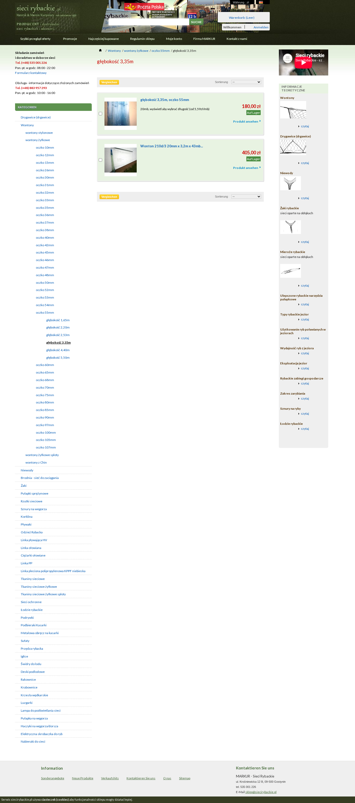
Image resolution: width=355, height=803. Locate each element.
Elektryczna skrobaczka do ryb (41, 734)
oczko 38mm (45, 230)
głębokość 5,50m (58, 357)
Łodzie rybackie (32, 610)
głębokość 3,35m (58, 342)
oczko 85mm (45, 410)
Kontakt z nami (237, 39)
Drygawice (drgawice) (36, 117)
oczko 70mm (45, 387)
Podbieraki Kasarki (34, 625)
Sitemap (184, 778)
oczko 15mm (45, 163)
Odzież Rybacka (32, 532)
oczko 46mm (45, 260)
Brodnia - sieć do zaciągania (40, 478)
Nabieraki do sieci (33, 741)
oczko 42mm (45, 245)
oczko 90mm (45, 417)
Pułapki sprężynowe (34, 493)
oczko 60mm (45, 365)
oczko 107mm (46, 447)
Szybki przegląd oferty (32, 40)
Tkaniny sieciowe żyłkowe (39, 587)
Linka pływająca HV (34, 540)
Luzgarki (26, 703)
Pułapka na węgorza (34, 718)
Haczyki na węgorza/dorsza (39, 726)
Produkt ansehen (245, 121)
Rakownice (28, 679)
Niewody (27, 470)
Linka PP (26, 563)
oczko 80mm (45, 402)
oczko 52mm (45, 290)
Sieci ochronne (31, 602)
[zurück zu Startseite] (100, 51)
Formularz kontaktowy (31, 73)
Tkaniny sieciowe (33, 579)
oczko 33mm (45, 200)
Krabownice (29, 687)
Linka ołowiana (31, 548)
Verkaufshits (110, 778)
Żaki (24, 486)
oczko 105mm (46, 440)
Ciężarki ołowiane (33, 555)
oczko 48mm (45, 275)
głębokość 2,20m (58, 327)
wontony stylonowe (39, 133)
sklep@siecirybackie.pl (261, 792)
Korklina (26, 517)
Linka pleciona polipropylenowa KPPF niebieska (53, 571)
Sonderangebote (52, 778)
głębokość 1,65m (58, 320)
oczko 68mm (45, 380)
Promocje (70, 39)
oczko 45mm (45, 252)
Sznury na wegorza (34, 509)
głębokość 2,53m (58, 335)
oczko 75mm (45, 395)
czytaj (305, 126)
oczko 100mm (46, 432)
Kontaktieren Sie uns (141, 778)
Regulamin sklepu (142, 39)
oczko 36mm (45, 215)
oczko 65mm (45, 372)
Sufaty (25, 641)
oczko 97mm (45, 425)
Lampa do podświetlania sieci (41, 710)
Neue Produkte (82, 778)
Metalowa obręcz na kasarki (40, 633)
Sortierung (221, 82)
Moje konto (174, 39)
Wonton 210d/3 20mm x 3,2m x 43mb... (171, 146)
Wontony (27, 125)
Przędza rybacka (32, 648)
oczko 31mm (45, 185)
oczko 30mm (45, 177)
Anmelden (261, 27)
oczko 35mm (45, 208)
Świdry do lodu (31, 664)
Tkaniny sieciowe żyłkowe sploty (43, 594)
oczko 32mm (45, 192)
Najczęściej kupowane (103, 39)
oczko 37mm (45, 222)
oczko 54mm (45, 305)
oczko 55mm (45, 312)
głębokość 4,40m (58, 350)
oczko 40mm (45, 237)
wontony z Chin (36, 462)
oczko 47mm (45, 267)
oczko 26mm (45, 170)
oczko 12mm (45, 155)
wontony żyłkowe (37, 140)
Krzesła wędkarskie (34, 695)
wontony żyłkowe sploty (42, 455)
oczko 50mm (45, 282)
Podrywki (27, 617)
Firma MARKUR (204, 39)
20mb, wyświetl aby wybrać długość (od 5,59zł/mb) (174, 109)
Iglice (24, 656)
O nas (167, 778)
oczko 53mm (45, 297)
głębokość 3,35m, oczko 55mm (164, 100)
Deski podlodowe (33, 672)
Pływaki (26, 524)
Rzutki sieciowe (31, 501)
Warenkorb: (241, 18)
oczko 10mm (45, 147)
